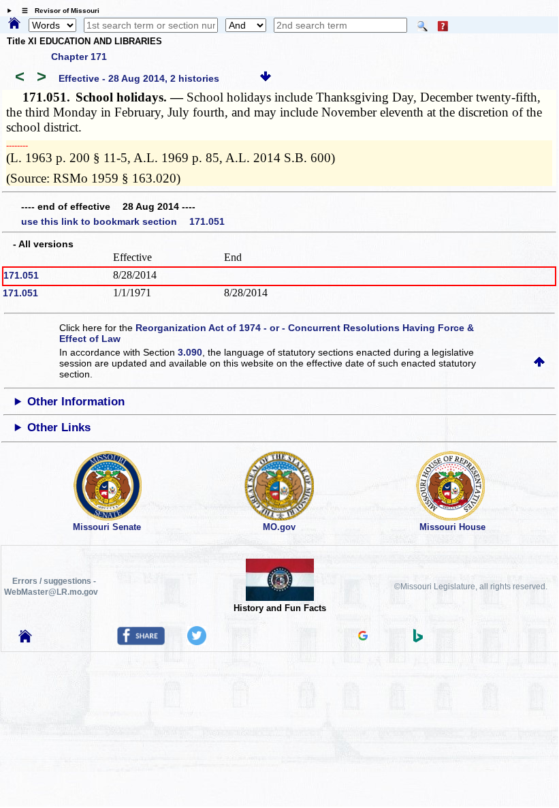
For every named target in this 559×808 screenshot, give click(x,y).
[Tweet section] (196, 641)
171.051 (21, 275)
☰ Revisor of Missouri (57, 10)
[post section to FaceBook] (141, 641)
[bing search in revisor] (418, 639)
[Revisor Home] (25, 639)
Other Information (76, 401)
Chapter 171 (79, 56)
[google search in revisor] (363, 637)
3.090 (190, 352)
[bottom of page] (265, 78)
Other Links (59, 427)
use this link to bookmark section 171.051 (123, 221)
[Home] (14, 24)
